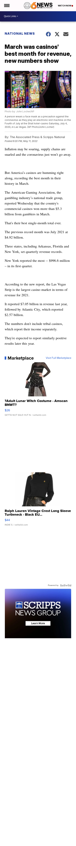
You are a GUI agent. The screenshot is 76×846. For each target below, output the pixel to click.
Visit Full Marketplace (58, 358)
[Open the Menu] (6, 5)
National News (20, 33)
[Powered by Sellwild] (65, 585)
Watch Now (65, 5)
